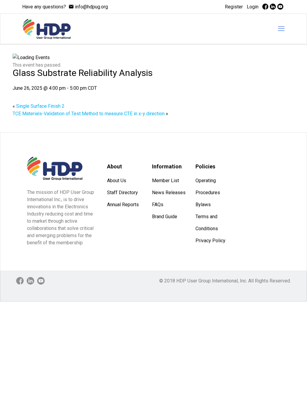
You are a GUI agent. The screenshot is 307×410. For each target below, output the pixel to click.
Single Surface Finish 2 (38, 106)
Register (234, 7)
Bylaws (203, 204)
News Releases (169, 192)
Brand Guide (164, 216)
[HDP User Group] (46, 29)
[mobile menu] (281, 29)
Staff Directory (122, 192)
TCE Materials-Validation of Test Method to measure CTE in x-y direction (90, 113)
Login (252, 7)
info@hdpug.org (91, 7)
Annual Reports (123, 204)
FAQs (157, 204)
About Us (116, 180)
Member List (165, 180)
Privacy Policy (210, 240)
